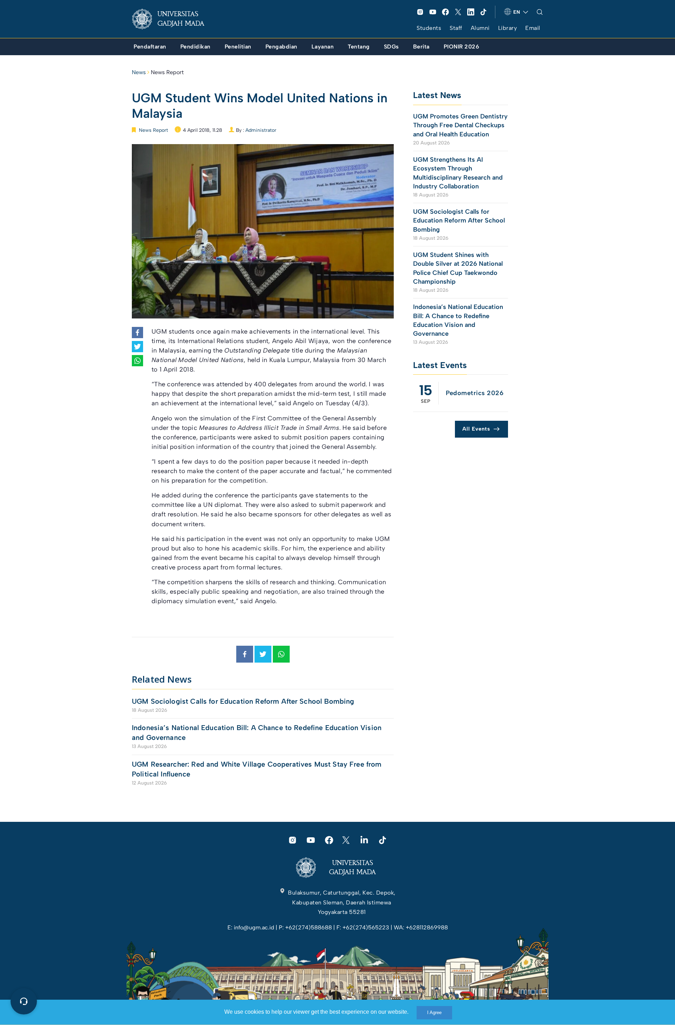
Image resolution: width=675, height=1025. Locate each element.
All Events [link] (476, 429)
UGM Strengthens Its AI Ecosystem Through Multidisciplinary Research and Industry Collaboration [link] (458, 173)
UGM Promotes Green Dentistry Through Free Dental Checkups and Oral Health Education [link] (460, 125)
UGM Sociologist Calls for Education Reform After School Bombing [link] (243, 701)
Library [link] (507, 28)
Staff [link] (456, 28)
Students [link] (429, 28)
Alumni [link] (480, 28)
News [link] (139, 72)
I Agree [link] (434, 1012)
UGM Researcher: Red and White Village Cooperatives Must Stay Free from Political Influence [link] (257, 769)
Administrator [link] (260, 130)
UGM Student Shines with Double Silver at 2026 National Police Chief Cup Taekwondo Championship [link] (458, 268)
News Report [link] (167, 72)
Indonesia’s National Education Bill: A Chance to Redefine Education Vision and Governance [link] (256, 732)
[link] (174, 19)
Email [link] (532, 28)
